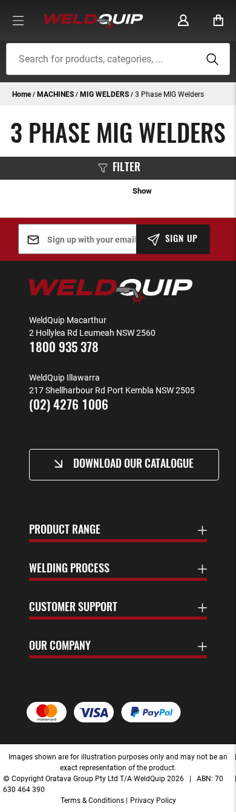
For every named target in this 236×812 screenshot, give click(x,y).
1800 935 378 (64, 348)
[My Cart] (218, 20)
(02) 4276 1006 (68, 405)
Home (22, 94)
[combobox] (118, 59)
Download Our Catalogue (133, 464)
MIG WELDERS (105, 94)
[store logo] (93, 20)
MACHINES (56, 94)
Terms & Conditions (92, 800)
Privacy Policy (153, 800)
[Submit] (211, 59)
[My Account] (183, 20)
